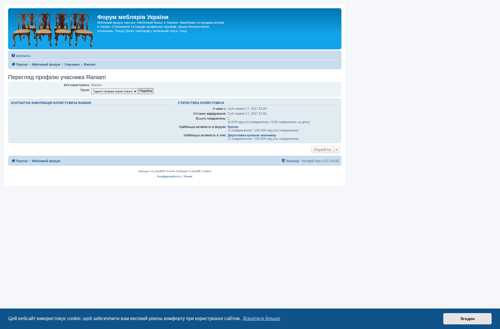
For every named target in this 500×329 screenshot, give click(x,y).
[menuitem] (20, 55)
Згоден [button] (467, 318)
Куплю (233, 127)
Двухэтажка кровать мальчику (252, 135)
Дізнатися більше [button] (261, 318)
